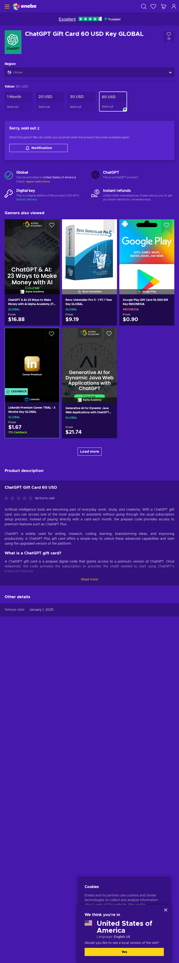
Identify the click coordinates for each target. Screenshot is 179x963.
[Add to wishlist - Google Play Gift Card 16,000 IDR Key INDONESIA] (166, 226)
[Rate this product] (19, 498)
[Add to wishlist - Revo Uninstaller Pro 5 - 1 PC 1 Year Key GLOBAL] (109, 226)
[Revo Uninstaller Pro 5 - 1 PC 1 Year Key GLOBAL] (89, 250)
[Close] (166, 910)
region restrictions (37, 181)
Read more (89, 579)
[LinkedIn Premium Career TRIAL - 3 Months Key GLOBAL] (32, 359)
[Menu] (6, 6)
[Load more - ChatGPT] (95, 175)
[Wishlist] (153, 6)
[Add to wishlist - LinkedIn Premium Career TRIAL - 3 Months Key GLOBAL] (51, 335)
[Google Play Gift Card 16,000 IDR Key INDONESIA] (146, 250)
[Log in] (174, 6)
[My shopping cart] (163, 6)
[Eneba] (24, 6)
